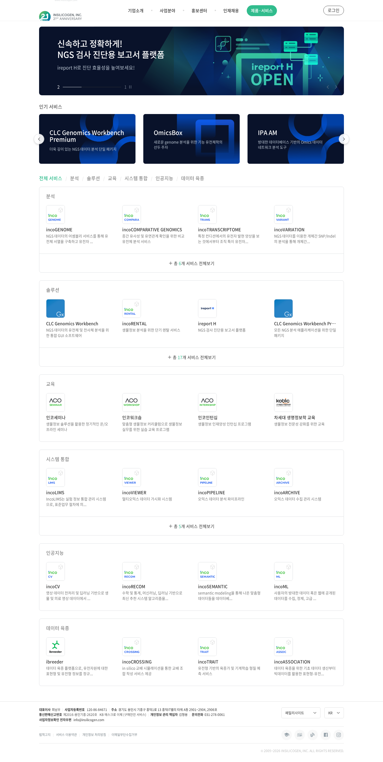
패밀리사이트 (294, 712)
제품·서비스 (262, 10)
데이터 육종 (192, 178)
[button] (327, 87)
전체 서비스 (50, 178)
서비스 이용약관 (66, 734)
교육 (112, 178)
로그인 (333, 10)
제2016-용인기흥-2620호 (80, 714)
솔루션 (93, 178)
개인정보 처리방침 (94, 734)
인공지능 (164, 178)
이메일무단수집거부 (124, 734)
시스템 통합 (136, 178)
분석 (74, 178)
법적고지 (45, 734)
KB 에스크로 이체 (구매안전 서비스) (123, 714)
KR (330, 712)
